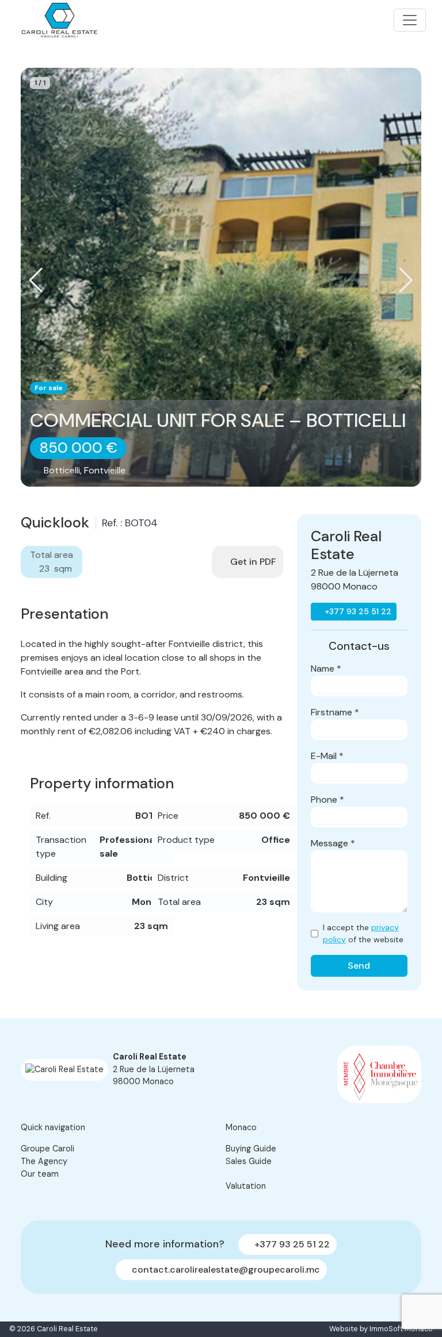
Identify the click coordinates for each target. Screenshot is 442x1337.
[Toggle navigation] (410, 20)
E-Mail (327, 756)
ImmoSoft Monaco (401, 1329)
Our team (40, 1174)
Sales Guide (249, 1161)
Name (326, 668)
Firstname (335, 712)
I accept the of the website (363, 933)
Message (333, 843)
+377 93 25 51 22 (356, 611)
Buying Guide (251, 1148)
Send (359, 966)
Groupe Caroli (47, 1148)
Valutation (246, 1186)
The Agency (44, 1161)
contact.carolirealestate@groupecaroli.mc (224, 1269)
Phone (327, 799)
